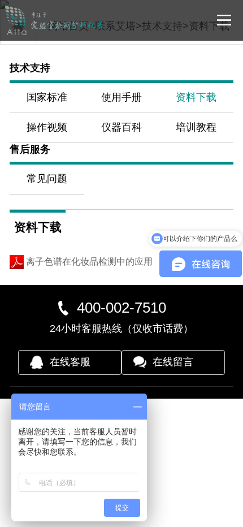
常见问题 (47, 178)
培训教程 (196, 127)
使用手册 (121, 97)
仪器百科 (121, 127)
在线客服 (70, 362)
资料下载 (196, 97)
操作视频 (47, 127)
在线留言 (173, 362)
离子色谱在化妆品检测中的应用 (88, 261)
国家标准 (47, 97)
